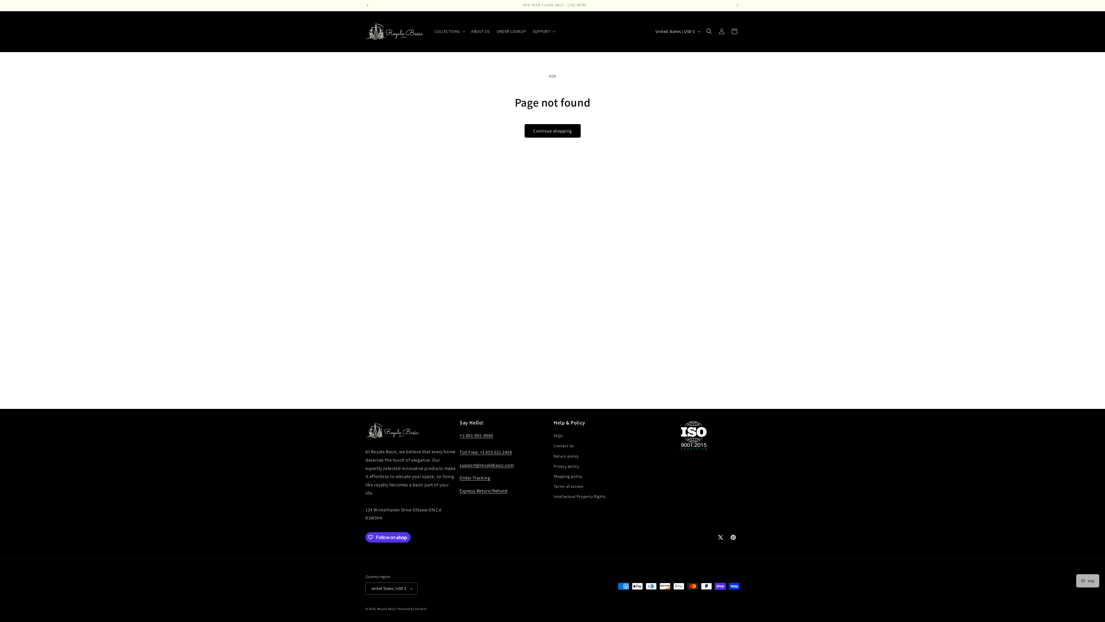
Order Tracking (475, 478)
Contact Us (564, 445)
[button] (449, 31)
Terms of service (569, 486)
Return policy (566, 456)
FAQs (558, 435)
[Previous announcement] (367, 5)
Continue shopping (552, 131)
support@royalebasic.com (487, 465)
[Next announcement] (737, 5)
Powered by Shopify (412, 609)
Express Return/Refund (484, 491)
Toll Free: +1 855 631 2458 (486, 452)
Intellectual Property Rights (580, 496)
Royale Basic (386, 609)
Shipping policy (568, 476)
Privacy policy (566, 466)
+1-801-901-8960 (476, 436)
